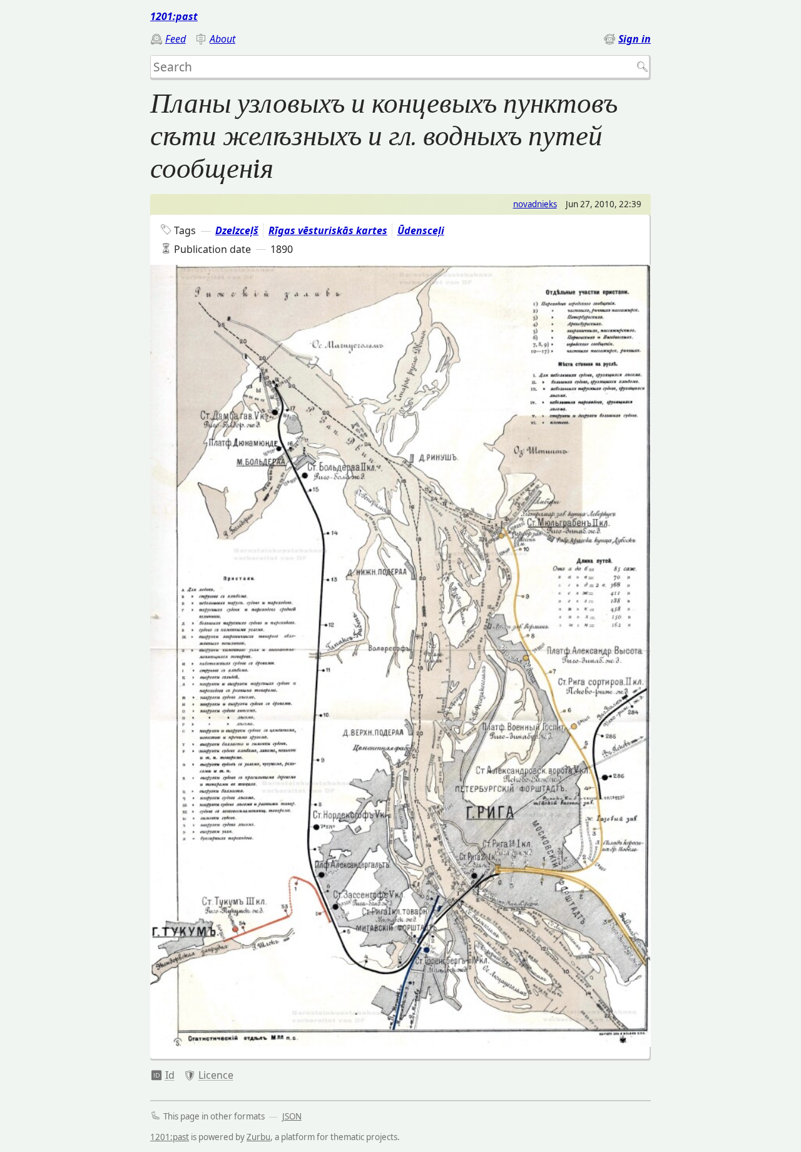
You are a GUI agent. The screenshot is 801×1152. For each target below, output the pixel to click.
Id (170, 1075)
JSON (292, 1116)
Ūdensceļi (420, 230)
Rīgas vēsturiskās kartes (327, 230)
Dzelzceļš (236, 230)
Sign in (634, 39)
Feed (175, 39)
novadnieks (535, 204)
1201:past (174, 16)
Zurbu (258, 1137)
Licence (215, 1075)
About (222, 39)
